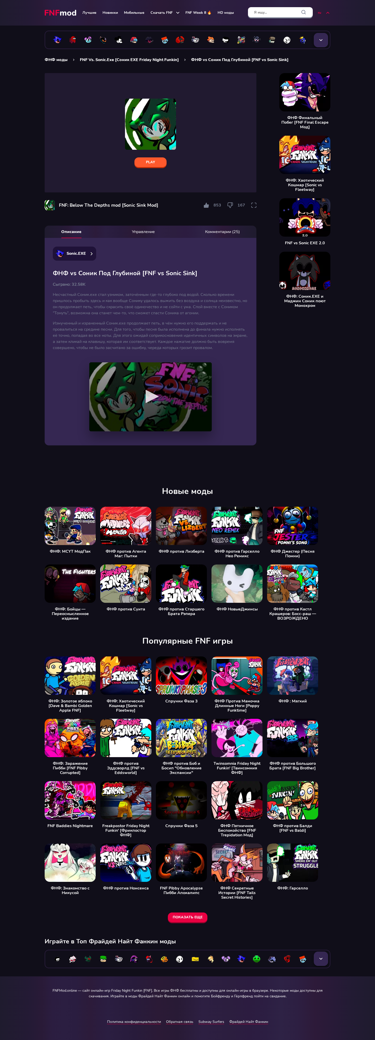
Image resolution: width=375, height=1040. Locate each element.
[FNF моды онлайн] (61, 13)
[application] (150, 396)
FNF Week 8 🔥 (198, 12)
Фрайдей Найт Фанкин (248, 1021)
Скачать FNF (162, 12)
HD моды (226, 12)
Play (150, 162)
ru (319, 12)
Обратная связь (179, 1021)
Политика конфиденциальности (134, 1021)
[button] (150, 396)
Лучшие (89, 12)
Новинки (110, 12)
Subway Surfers (211, 1021)
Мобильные (134, 12)
